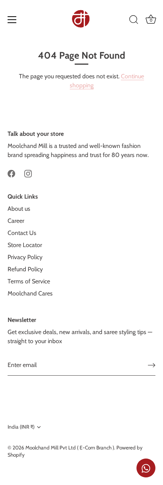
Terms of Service (29, 281)
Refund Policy (25, 269)
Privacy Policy (25, 257)
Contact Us (22, 232)
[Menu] (12, 19)
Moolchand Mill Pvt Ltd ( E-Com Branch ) (69, 448)
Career (16, 220)
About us (19, 208)
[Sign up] (151, 365)
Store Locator (25, 245)
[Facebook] (11, 173)
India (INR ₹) (21, 427)
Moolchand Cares (30, 293)
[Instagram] (28, 173)
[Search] (133, 20)
